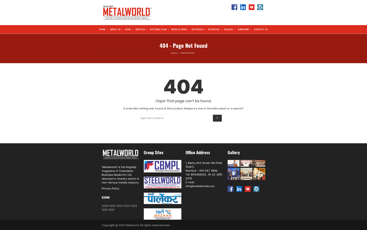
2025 (112, 206)
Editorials (198, 29)
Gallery (228, 29)
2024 (119, 206)
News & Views (179, 29)
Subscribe (243, 29)
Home (102, 29)
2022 (134, 206)
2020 (111, 209)
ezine (128, 29)
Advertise (213, 29)
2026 (105, 206)
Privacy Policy (110, 188)
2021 (104, 209)
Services (140, 29)
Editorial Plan (158, 29)
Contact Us (261, 29)
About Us (115, 29)
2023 (126, 206)
